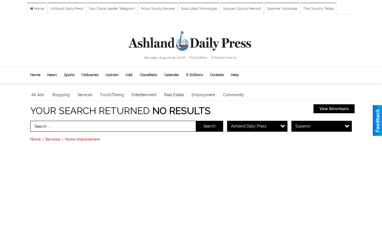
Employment (203, 95)
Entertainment (144, 95)
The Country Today (318, 8)
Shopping (61, 95)
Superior (303, 126)
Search (209, 126)
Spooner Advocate (282, 8)
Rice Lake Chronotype (199, 8)
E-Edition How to (224, 58)
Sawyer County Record (242, 8)
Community (233, 95)
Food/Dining (112, 95)
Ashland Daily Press (66, 8)
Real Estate (174, 95)
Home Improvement (82, 139)
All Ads (37, 95)
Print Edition (198, 58)
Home (38, 8)
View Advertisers (334, 108)
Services (85, 95)
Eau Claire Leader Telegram (112, 8)
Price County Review (158, 8)
